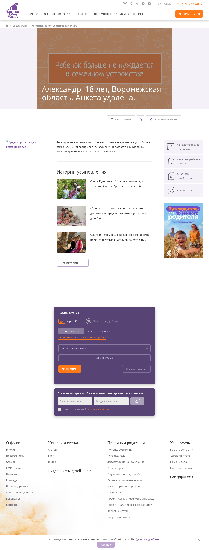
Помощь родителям (120, 449)
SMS (95, 321)
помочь (192, 13)
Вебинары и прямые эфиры (124, 480)
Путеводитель (116, 455)
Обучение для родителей (123, 474)
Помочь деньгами (181, 449)
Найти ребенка (123, 119)
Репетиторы (115, 468)
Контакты (12, 504)
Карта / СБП (73, 321)
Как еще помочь (136, 369)
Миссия (11, 449)
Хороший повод (180, 455)
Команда (11, 480)
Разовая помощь (71, 330)
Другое (116, 321)
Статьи (52, 449)
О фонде (50, 14)
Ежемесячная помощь (99, 330)
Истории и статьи (63, 443)
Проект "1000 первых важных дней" (130, 504)
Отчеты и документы (19, 492)
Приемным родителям (110, 14)
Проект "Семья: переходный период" (131, 498)
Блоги (51, 455)
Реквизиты (13, 498)
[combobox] (104, 348)
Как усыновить (116, 492)
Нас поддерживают (18, 486)
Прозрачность (15, 455)
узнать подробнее (148, 539)
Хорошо (106, 544)
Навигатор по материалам (124, 486)
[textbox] (104, 348)
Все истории (70, 263)
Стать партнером (181, 468)
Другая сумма (104, 357)
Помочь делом (179, 462)
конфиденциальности (97, 409)
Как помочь (180, 443)
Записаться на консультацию (125, 462)
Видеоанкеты (82, 14)
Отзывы (11, 462)
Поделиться (165, 119)
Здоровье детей (117, 511)
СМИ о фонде (14, 468)
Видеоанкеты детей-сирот (70, 471)
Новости (11, 474)
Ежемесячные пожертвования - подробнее (82, 337)
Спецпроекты (137, 14)
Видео (52, 462)
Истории (64, 14)
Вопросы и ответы (119, 517)
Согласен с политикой (86, 409)
